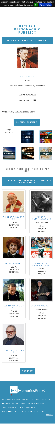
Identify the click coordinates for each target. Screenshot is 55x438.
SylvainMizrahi (41, 306)
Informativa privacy (35, 411)
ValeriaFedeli (14, 263)
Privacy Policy (45, 5)
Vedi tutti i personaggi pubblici (27, 40)
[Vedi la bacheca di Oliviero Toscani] (14, 334)
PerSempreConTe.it (12, 411)
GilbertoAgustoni (14, 218)
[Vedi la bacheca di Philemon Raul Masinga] (41, 247)
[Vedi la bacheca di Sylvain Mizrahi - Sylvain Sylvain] (41, 290)
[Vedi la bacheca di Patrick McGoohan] (14, 290)
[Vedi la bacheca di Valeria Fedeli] (14, 247)
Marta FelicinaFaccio (41, 218)
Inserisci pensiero (26, 122)
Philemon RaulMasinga (41, 264)
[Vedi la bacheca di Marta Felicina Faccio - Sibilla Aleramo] (41, 201)
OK (35, 5)
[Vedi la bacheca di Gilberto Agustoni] (14, 201)
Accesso (49, 414)
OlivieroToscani (14, 351)
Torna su (27, 371)
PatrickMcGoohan (13, 307)
